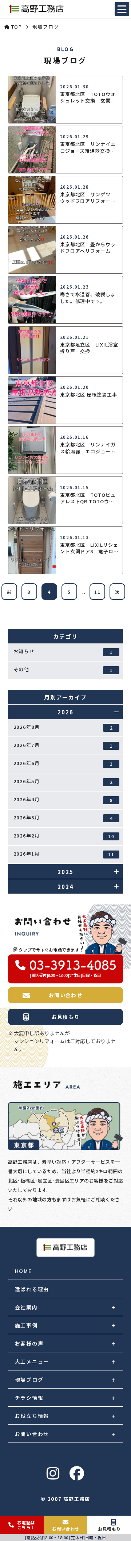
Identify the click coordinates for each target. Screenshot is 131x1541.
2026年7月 (63, 745)
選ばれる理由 (32, 1289)
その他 (63, 669)
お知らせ (63, 651)
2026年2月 (64, 835)
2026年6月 (63, 763)
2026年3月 (63, 817)
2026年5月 (63, 781)
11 (97, 592)
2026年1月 (64, 853)
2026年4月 (63, 799)
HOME (23, 1271)
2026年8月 (63, 727)
